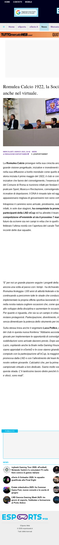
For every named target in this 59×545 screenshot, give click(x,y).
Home (7, 2)
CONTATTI (17, 2)
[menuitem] (4, 27)
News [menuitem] (44, 27)
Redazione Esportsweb (16, 154)
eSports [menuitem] (22, 27)
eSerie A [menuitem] (34, 27)
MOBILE (28, 2)
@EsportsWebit (40, 154)
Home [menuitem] (12, 27)
